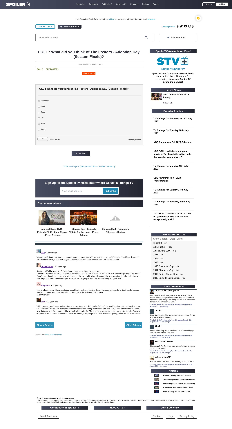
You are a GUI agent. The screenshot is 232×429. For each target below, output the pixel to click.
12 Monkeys (159, 247)
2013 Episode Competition (166, 278)
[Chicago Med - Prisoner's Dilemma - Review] (115, 226)
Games (156, 4)
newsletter (152, 19)
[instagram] (189, 26)
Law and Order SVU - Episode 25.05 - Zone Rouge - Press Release (52, 232)
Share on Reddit (89, 73)
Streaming (80, 4)
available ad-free (183, 73)
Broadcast (93, 4)
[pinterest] (193, 26)
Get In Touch (45, 26)
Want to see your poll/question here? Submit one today (89, 166)
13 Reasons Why (162, 250)
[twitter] (181, 26)
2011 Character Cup (163, 270)
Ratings (145, 4)
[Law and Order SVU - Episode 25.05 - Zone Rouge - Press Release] (52, 226)
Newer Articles (44, 325)
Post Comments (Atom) (53, 334)
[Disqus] (88, 281)
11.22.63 (157, 243)
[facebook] (178, 26)
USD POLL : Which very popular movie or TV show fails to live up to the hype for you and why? (172, 154)
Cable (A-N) (107, 4)
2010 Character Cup (163, 266)
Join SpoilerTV (70, 26)
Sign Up (208, 4)
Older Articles (133, 325)
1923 (155, 262)
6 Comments (81, 153)
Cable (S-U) (121, 4)
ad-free (111, 19)
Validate (222, 4)
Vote (42, 139)
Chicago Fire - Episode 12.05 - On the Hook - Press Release (83, 232)
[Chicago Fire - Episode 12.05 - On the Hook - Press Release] (83, 226)
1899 (155, 258)
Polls (40, 69)
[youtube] (186, 26)
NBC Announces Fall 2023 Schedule (172, 142)
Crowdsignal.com (134, 140)
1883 (155, 254)
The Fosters (52, 69)
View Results (55, 140)
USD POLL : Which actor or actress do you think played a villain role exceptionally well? (172, 216)
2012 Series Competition (165, 274)
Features (134, 4)
